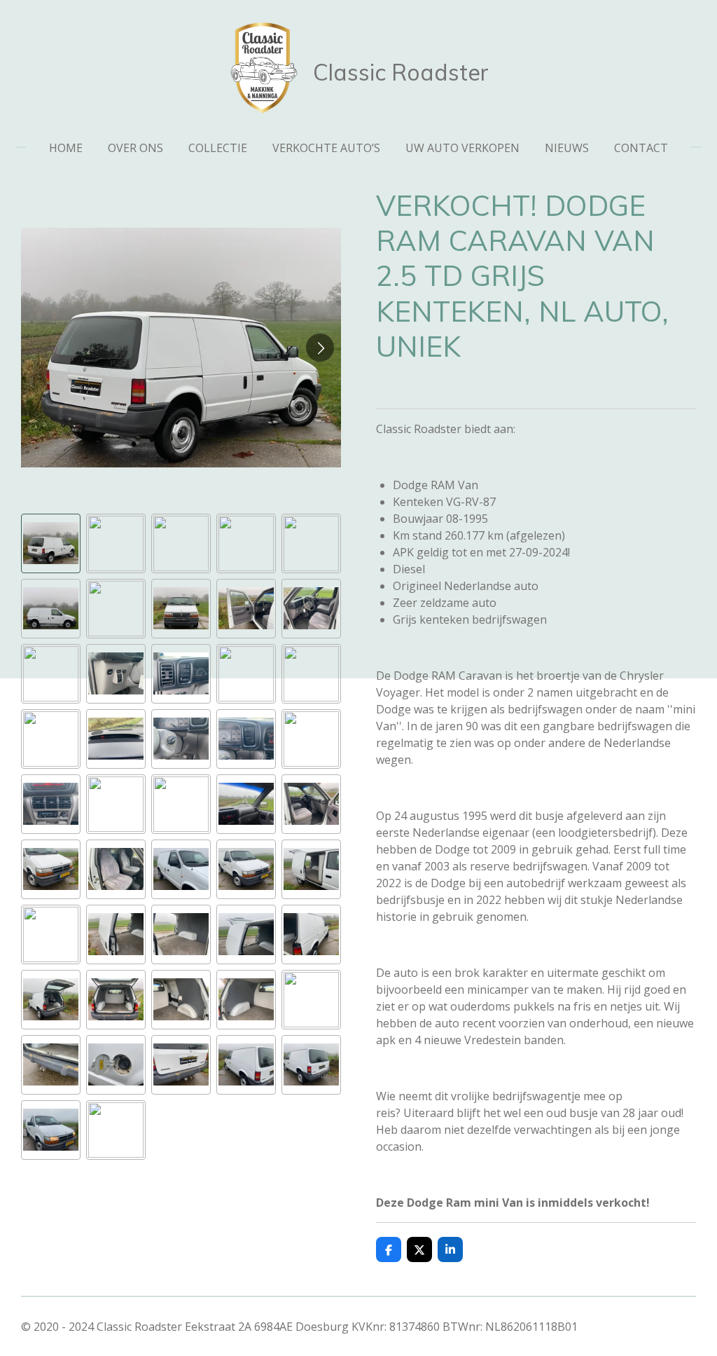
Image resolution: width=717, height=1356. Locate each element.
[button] (51, 543)
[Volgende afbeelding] (320, 348)
